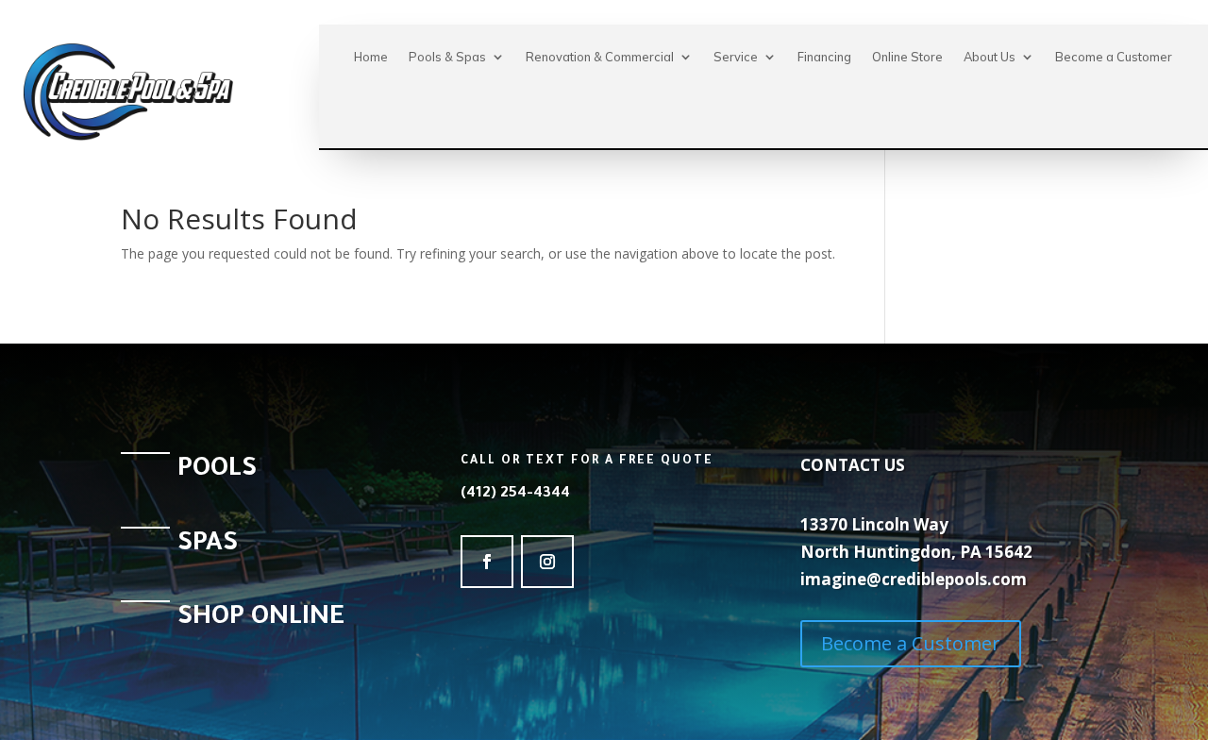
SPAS (207, 545)
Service (735, 57)
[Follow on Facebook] (487, 561)
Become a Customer (1113, 57)
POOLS (217, 471)
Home (371, 57)
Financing (824, 57)
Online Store (907, 57)
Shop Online (260, 619)
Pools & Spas (447, 57)
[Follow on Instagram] (547, 561)
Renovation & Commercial (600, 57)
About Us (989, 57)
